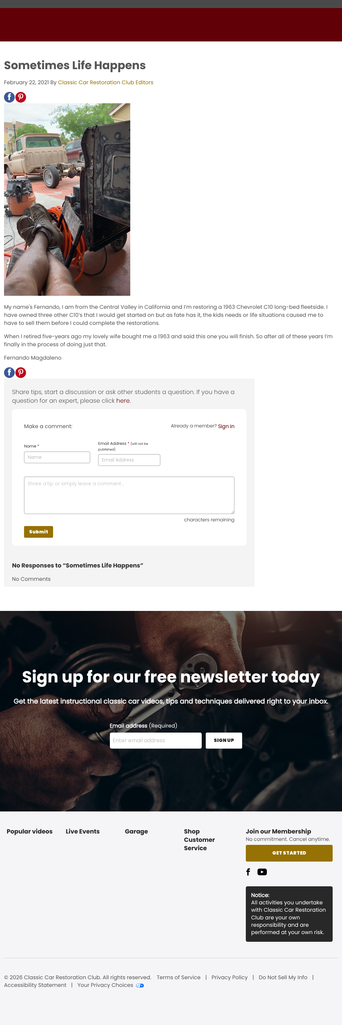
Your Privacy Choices (105, 985)
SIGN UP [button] (224, 740)
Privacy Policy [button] (230, 977)
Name (31, 446)
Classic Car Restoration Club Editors (105, 82)
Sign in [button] (226, 426)
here (123, 401)
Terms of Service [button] (178, 977)
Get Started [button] (289, 853)
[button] (9, 97)
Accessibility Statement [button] (35, 985)
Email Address (123, 446)
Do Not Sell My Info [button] (283, 977)
